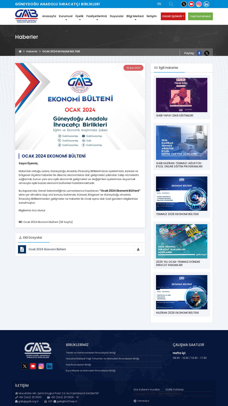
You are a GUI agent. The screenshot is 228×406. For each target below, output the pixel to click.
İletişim (152, 16)
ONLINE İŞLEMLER (172, 16)
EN (159, 4)
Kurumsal (65, 16)
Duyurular (117, 16)
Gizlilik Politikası (174, 389)
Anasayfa (49, 16)
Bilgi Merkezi (135, 16)
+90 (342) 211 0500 (30, 397)
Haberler (32, 51)
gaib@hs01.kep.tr (66, 401)
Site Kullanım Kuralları (147, 389)
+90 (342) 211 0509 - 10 (64, 397)
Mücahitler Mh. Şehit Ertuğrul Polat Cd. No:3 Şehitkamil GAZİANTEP (59, 393)
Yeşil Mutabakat (200, 16)
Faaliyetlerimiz (96, 16)
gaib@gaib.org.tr (28, 401)
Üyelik (79, 16)
